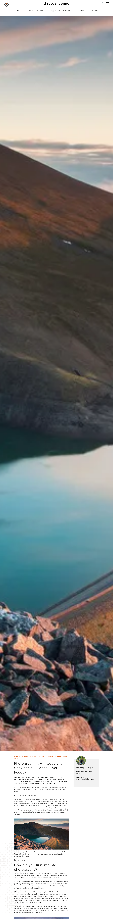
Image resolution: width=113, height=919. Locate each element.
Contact (95, 11)
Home (16, 756)
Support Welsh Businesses (60, 11)
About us (81, 11)
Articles (18, 11)
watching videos (30, 898)
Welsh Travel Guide (36, 11)
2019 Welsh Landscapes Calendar (43, 777)
